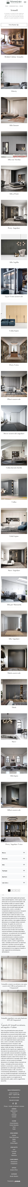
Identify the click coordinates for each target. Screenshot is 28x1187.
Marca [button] (4, 852)
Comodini (14, 1151)
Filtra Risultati (13, 24)
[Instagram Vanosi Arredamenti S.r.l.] (15, 1103)
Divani (14, 1141)
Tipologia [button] (4, 870)
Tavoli (14, 1127)
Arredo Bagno (14, 1143)
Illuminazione (14, 1161)
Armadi (21, 6)
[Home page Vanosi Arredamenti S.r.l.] (14, 2)
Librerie (14, 1135)
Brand (14, 1113)
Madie (14, 1139)
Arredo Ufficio (14, 1170)
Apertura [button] (4, 876)
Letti (14, 1149)
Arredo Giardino (14, 1176)
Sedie (14, 1129)
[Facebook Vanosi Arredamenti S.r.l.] (12, 1103)
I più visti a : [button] (5, 882)
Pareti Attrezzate (14, 1137)
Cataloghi (14, 1115)
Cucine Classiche (14, 1125)
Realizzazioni (14, 1111)
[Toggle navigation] (25, 2)
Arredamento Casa (14, 6)
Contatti (14, 1116)
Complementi (14, 1163)
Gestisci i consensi (19, 1106)
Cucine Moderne (14, 1123)
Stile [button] (3, 864)
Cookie (10, 1106)
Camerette (14, 1155)
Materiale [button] (4, 858)
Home (6, 6)
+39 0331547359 (15, 1097)
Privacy (6, 1106)
